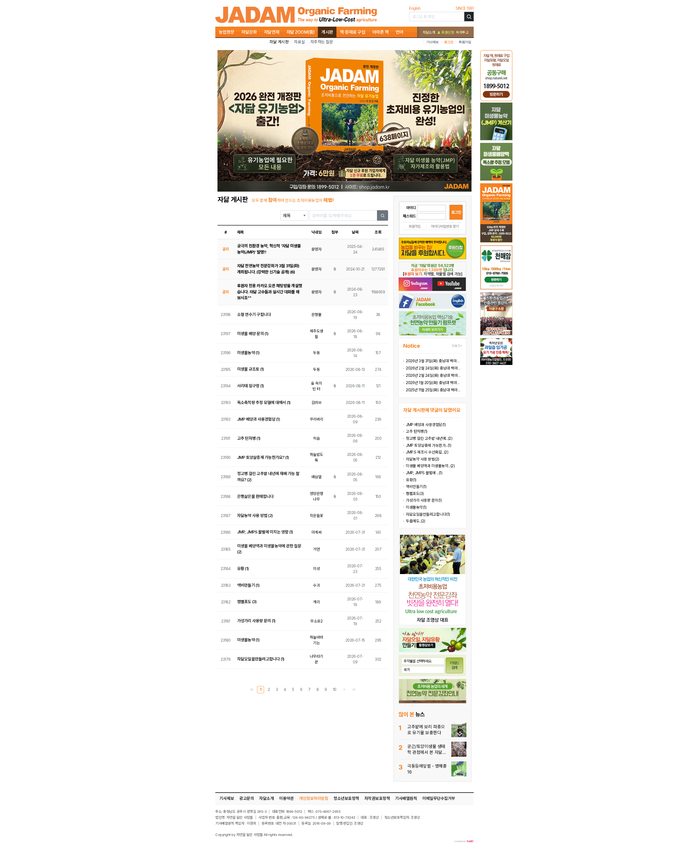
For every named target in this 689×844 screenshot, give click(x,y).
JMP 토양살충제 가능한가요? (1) (263, 457)
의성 (316, 568)
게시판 (327, 32)
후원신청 (447, 32)
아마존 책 (380, 32)
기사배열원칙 (406, 798)
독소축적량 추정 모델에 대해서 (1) (264, 402)
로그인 (449, 42)
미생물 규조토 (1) (250, 369)
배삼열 (316, 476)
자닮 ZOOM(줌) (300, 32)
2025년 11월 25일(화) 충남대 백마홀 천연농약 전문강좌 (434, 390)
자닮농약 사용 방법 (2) (255, 515)
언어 (399, 32)
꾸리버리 (316, 419)
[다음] (344, 689)
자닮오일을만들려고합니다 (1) (260, 659)
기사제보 (432, 42)
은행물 (316, 314)
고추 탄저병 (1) (249, 438)
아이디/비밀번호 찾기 (445, 226)
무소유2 (316, 621)
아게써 (316, 532)
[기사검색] (469, 16)
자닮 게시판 (279, 41)
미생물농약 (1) (248, 352)
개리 (316, 602)
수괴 (316, 585)
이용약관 (286, 798)
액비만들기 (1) (248, 585)
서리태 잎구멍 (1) (250, 385)
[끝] (354, 689)
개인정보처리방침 (313, 798)
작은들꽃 (316, 515)
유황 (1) (243, 568)
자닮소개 (429, 32)
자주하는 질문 (321, 41)
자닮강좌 (249, 32)
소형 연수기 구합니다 (254, 314)
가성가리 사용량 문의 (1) (256, 620)
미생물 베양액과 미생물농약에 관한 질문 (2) (269, 549)
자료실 (299, 41)
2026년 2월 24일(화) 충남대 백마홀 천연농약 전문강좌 (434, 375)
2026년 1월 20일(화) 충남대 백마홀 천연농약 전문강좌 (434, 382)
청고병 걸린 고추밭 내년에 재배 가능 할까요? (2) (268, 476)
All (266, 834)
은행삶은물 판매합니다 (255, 496)
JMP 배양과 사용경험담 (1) (258, 419)
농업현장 (226, 32)
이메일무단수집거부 (438, 798)
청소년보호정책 (346, 798)
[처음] (252, 689)
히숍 (316, 438)
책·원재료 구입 (352, 32)
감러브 (316, 402)
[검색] (382, 215)
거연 (316, 549)
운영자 (316, 249)
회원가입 (465, 42)
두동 (316, 352)
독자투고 (462, 32)
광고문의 (246, 798)
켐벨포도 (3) (247, 601)
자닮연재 (271, 32)
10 (334, 689)
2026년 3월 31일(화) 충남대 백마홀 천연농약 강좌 (434, 360)
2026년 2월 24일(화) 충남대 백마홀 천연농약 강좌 (434, 368)
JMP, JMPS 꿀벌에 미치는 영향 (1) (265, 531)
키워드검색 (454, 665)
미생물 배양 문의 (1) (252, 333)
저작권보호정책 (377, 798)
